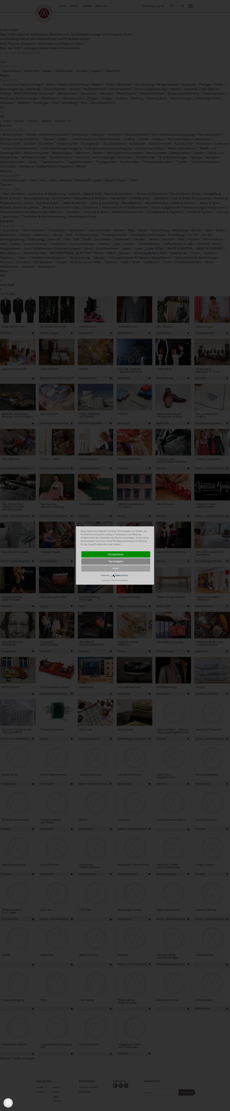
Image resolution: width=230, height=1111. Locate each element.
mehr (115, 568)
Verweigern (115, 561)
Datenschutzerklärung (120, 580)
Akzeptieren (116, 554)
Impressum (106, 580)
